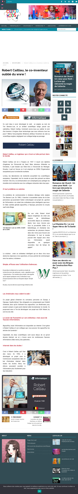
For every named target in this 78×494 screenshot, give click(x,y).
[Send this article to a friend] (29, 110)
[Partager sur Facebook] (5, 110)
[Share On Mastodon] (47, 110)
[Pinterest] (72, 1)
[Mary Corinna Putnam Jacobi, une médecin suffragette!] (60, 134)
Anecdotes (52, 26)
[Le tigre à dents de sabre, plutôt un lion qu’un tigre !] (64, 153)
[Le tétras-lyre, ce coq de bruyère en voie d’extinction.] (68, 147)
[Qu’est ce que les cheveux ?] (68, 128)
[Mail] (76, 1)
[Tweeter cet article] (11, 110)
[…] (62, 200)
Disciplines (27, 26)
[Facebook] (61, 1)
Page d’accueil (31, 440)
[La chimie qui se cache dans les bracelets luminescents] (68, 134)
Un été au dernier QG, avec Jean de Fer (68, 478)
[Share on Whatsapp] (41, 110)
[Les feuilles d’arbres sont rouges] (56, 451)
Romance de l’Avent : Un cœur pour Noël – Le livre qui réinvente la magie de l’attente (64, 81)
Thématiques (14, 26)
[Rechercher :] (66, 29)
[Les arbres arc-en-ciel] (56, 461)
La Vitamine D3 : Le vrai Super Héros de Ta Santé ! (64, 226)
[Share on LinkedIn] (17, 110)
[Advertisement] (39, 47)
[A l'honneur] (64, 172)
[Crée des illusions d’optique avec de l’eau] (60, 128)
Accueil (9, 1)
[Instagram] (69, 1)
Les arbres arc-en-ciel (68, 459)
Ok (39, 491)
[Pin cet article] (23, 110)
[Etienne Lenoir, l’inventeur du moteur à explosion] (56, 471)
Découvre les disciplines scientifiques (38, 446)
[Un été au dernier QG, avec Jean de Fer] (56, 480)
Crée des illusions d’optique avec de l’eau (68, 440)
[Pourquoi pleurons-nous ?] (60, 140)
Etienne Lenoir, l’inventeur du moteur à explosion (68, 470)
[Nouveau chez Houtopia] (68, 140)
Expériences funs (65, 26)
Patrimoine (39, 26)
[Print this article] (35, 110)
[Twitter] (65, 1)
